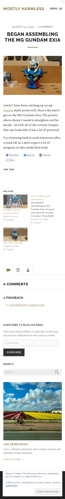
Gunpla (8, 110)
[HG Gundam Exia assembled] (44, 209)
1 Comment (45, 26)
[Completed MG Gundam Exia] (15, 201)
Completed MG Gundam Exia (12, 211)
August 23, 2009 (23, 26)
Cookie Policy (11, 485)
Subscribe (14, 352)
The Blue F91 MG (13, 243)
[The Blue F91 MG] (15, 234)
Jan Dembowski (15, 444)
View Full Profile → (13, 459)
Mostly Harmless (23, 8)
